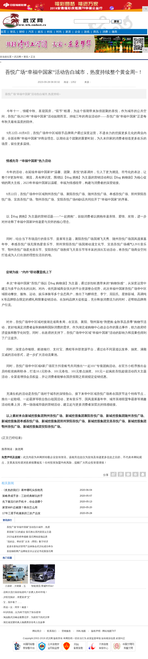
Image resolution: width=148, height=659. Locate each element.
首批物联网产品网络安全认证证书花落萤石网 (30, 551)
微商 (114, 31)
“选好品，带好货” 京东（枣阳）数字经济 (27, 541)
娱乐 (40, 31)
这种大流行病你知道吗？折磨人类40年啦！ (25, 592)
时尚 (59, 31)
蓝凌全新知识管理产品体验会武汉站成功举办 (30, 546)
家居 (68, 31)
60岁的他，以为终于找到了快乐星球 (22, 612)
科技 (49, 31)
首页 (3, 31)
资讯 (12, 31)
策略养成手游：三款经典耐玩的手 (22, 495)
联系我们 (51, 631)
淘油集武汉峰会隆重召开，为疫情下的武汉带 (26, 617)
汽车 (31, 31)
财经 (22, 31)
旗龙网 (19, 449)
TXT (114, 631)
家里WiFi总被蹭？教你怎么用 (19, 507)
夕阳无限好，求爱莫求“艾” (16, 597)
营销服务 (66, 631)
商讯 (96, 31)
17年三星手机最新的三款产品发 (21, 513)
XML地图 (81, 631)
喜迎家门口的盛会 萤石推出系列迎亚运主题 (29, 532)
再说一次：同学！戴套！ (16, 607)
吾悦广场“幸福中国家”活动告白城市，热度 (28, 527)
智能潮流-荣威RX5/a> (42, 586)
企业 (77, 31)
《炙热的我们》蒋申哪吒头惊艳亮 (22, 490)
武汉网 (17, 56)
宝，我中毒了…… (12, 602)
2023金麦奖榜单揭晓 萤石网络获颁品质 (27, 536)
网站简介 (37, 631)
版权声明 (95, 631)
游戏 (86, 31)
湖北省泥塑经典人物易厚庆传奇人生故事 (24, 622)
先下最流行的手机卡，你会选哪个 (22, 501)
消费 (105, 31)
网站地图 (107, 631)
